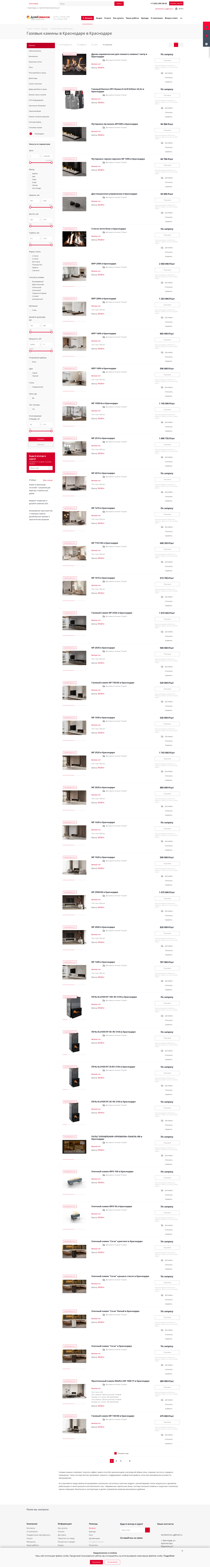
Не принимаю (112, 1562)
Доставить (169, 73)
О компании (32, 1531)
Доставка (62, 1535)
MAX (142, 3)
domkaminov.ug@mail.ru (164, 9)
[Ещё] (181, 18)
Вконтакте (122, 1543)
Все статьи (48, 480)
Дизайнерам (94, 1538)
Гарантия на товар (66, 1538)
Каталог (92, 1528)
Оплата (61, 1531)
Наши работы (33, 1545)
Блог (91, 1535)
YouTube (128, 1543)
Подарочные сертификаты (38, 1535)
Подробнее (169, 1555)
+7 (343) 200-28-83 (158, 3)
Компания (32, 1523)
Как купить (63, 1528)
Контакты (31, 1528)
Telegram (137, 3)
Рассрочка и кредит (66, 1541)
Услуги (30, 1538)
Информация (65, 1523)
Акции (61, 1545)
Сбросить (40, 444)
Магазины (31, 1541)
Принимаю (96, 1562)
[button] (182, 1550)
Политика (93, 1545)
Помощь (93, 1523)
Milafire (101, 67)
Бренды (92, 1531)
